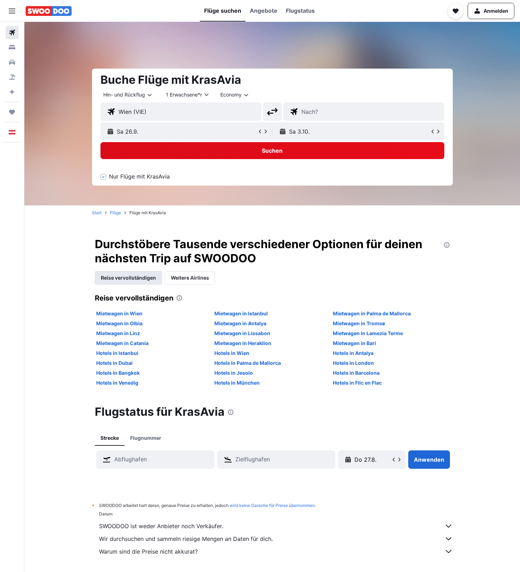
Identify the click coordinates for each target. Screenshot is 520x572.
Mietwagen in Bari (354, 343)
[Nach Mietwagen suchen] (12, 62)
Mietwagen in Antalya (240, 323)
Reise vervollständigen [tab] (128, 278)
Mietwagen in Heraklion (242, 343)
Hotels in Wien (231, 353)
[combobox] (128, 94)
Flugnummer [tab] (145, 438)
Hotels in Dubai (114, 363)
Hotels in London (353, 363)
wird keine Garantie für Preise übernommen (272, 505)
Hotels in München (237, 383)
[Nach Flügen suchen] (12, 32)
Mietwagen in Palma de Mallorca (372, 313)
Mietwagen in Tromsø (359, 323)
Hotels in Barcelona (356, 373)
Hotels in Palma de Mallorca (247, 363)
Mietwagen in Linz (118, 333)
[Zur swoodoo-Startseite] (48, 11)
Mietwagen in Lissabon (242, 333)
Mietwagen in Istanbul (241, 313)
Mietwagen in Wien (119, 313)
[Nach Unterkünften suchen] (12, 47)
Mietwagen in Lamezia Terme (368, 333)
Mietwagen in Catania (122, 343)
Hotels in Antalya (353, 353)
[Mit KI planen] (12, 92)
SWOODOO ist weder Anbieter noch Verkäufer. (161, 526)
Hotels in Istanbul (117, 353)
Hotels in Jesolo (233, 373)
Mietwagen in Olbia (119, 323)
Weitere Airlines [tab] (190, 278)
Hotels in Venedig (117, 383)
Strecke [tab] (109, 438)
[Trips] (12, 112)
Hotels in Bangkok (118, 373)
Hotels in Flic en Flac (357, 383)
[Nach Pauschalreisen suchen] (12, 77)
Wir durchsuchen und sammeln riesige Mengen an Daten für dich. (186, 538)
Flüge (115, 212)
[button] (12, 11)
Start (97, 212)
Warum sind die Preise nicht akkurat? (148, 551)
